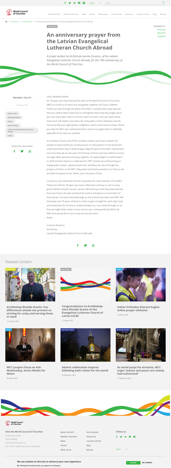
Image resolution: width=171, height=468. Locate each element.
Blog (155, 14)
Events (92, 14)
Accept (133, 463)
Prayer (10, 121)
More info (65, 466)
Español (162, 36)
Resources (129, 14)
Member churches (71, 14)
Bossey (163, 14)
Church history (13, 125)
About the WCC (54, 14)
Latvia (10, 135)
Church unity (12, 113)
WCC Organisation (14, 117)
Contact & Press (143, 14)
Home (6, 21)
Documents (27, 21)
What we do (103, 14)
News (84, 14)
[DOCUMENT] (85, 284)
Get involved (116, 14)
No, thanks (147, 463)
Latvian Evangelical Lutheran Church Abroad (20, 130)
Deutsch (161, 32)
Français (161, 29)
